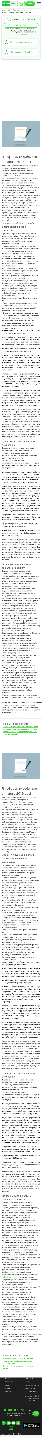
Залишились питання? (31, 1385)
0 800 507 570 (14, 1410)
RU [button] (30, 1413)
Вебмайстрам (9, 1382)
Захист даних (28, 1378)
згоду (9, 30)
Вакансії (8, 1392)
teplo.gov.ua (6, 645)
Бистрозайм (32, 702)
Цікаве (7, 1388)
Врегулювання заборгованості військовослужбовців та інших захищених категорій (32, 1396)
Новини (7, 1385)
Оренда (27, 1382)
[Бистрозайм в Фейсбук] (4, 1425)
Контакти (8, 1378)
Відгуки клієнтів (29, 1388)
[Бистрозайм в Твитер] (8, 1425)
